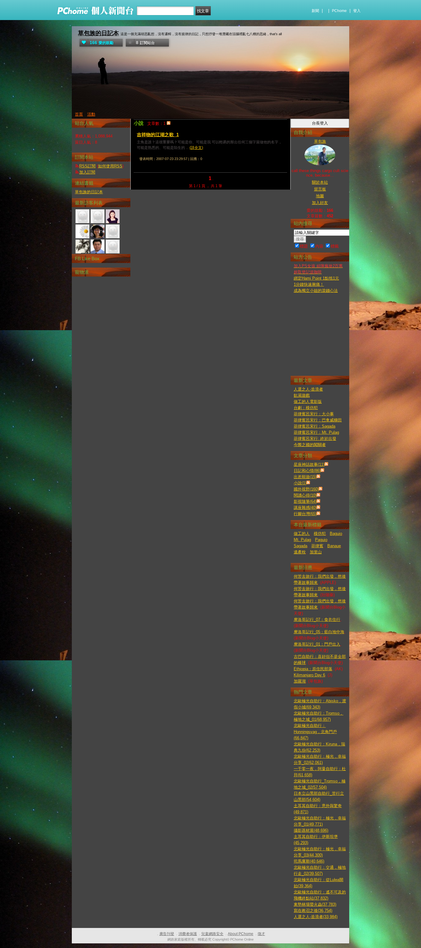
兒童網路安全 (212, 934)
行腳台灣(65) (305, 513)
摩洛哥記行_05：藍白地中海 (319, 632)
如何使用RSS (110, 166)
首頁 (79, 114)
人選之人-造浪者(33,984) (315, 916)
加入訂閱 (87, 172)
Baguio (336, 533)
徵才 (261, 934)
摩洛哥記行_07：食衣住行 (317, 619)
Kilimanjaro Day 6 (309, 675)
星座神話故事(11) (309, 464)
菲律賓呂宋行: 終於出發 (315, 438)
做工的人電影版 (308, 401)
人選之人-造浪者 (308, 389)
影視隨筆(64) (305, 501)
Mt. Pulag (302, 539)
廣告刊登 (166, 934)
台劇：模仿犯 (306, 407)
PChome (339, 11)
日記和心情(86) (307, 470)
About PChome (240, 934)
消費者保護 (187, 934)
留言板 (320, 189)
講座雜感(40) (305, 507)
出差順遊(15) (305, 476)
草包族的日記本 (98, 33)
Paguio (321, 539)
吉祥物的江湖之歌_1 (158, 134)
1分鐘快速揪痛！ (309, 284)
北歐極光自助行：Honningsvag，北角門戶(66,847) (315, 731)
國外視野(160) (306, 489)
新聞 (315, 11)
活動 (91, 114)
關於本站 (320, 182)
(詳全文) (196, 148)
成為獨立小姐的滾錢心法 (316, 290)
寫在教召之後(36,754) (313, 910)
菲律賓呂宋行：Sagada (314, 426)
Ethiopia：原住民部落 (313, 669)
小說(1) (300, 483)
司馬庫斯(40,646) (309, 861)
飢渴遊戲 (302, 395)
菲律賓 (317, 546)
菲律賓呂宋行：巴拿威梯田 (318, 420)
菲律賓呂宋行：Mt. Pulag (316, 432)
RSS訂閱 (87, 166)
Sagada (300, 546)
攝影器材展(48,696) (311, 830)
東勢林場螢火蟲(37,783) (315, 904)
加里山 (316, 552)
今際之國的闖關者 (310, 444)
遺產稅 (300, 552)
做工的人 (302, 533)
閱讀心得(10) (305, 495)
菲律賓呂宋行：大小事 (314, 414)
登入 (357, 11)
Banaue (334, 546)
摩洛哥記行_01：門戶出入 (317, 644)
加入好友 (320, 202)
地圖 (320, 196)
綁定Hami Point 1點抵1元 (316, 278)
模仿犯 (320, 533)
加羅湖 (300, 681)
